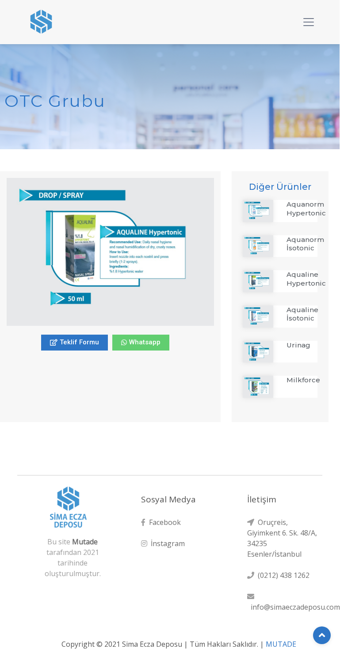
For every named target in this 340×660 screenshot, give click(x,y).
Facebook (163, 522)
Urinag (298, 345)
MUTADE (281, 644)
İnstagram (166, 543)
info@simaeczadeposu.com (293, 607)
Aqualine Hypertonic (306, 278)
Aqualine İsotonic (302, 314)
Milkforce (303, 380)
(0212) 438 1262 (281, 575)
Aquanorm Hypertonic (306, 208)
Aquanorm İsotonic (305, 244)
